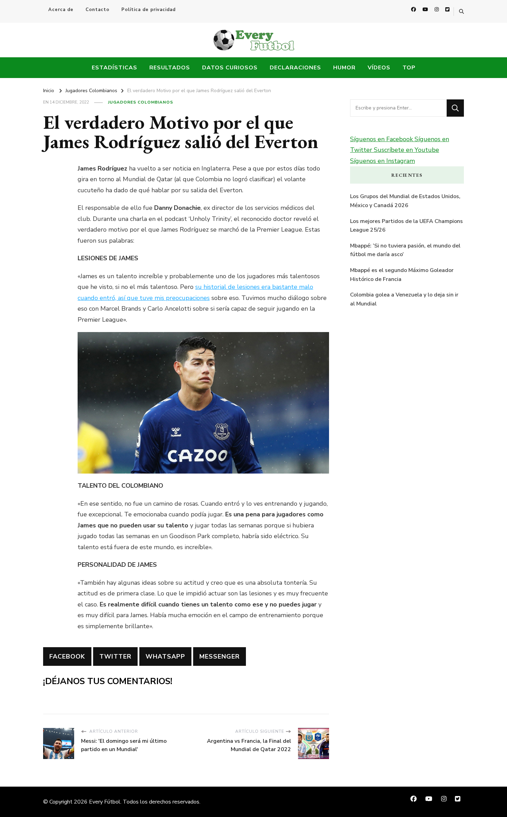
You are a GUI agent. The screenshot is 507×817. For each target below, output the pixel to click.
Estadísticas (114, 67)
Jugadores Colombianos (140, 102)
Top (409, 67)
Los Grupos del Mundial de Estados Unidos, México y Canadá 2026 (405, 201)
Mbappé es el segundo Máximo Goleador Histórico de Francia (402, 274)
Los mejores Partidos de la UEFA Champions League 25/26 (406, 225)
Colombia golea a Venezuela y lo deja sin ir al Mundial (404, 299)
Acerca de (60, 10)
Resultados (169, 67)
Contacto (97, 10)
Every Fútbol (104, 802)
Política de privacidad (148, 10)
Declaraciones (295, 67)
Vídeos (379, 67)
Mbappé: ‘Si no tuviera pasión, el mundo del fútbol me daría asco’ (405, 250)
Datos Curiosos (230, 67)
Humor (344, 67)
